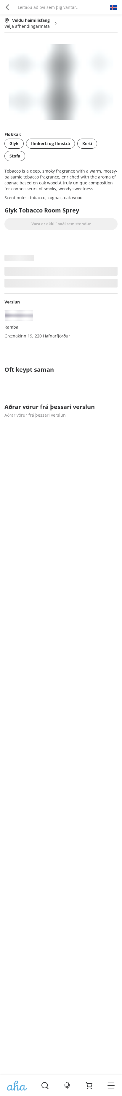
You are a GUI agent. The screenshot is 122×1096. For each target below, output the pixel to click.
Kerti (87, 143)
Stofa (14, 156)
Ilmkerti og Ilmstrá (50, 143)
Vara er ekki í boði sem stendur (61, 223)
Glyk (14, 143)
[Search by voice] (67, 1085)
